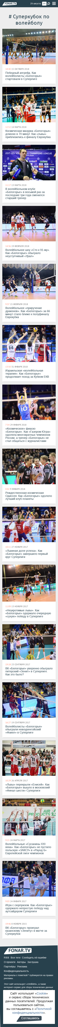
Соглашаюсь (30, 1018)
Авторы (21, 962)
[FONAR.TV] (9, 3)
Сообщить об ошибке (34, 957)
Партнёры (10, 966)
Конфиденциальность (16, 971)
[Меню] (54, 4)
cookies (31, 984)
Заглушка (32, 962)
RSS (6, 957)
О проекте (9, 962)
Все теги (15, 957)
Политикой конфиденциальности (32, 1011)
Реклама (22, 966)
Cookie (41, 993)
